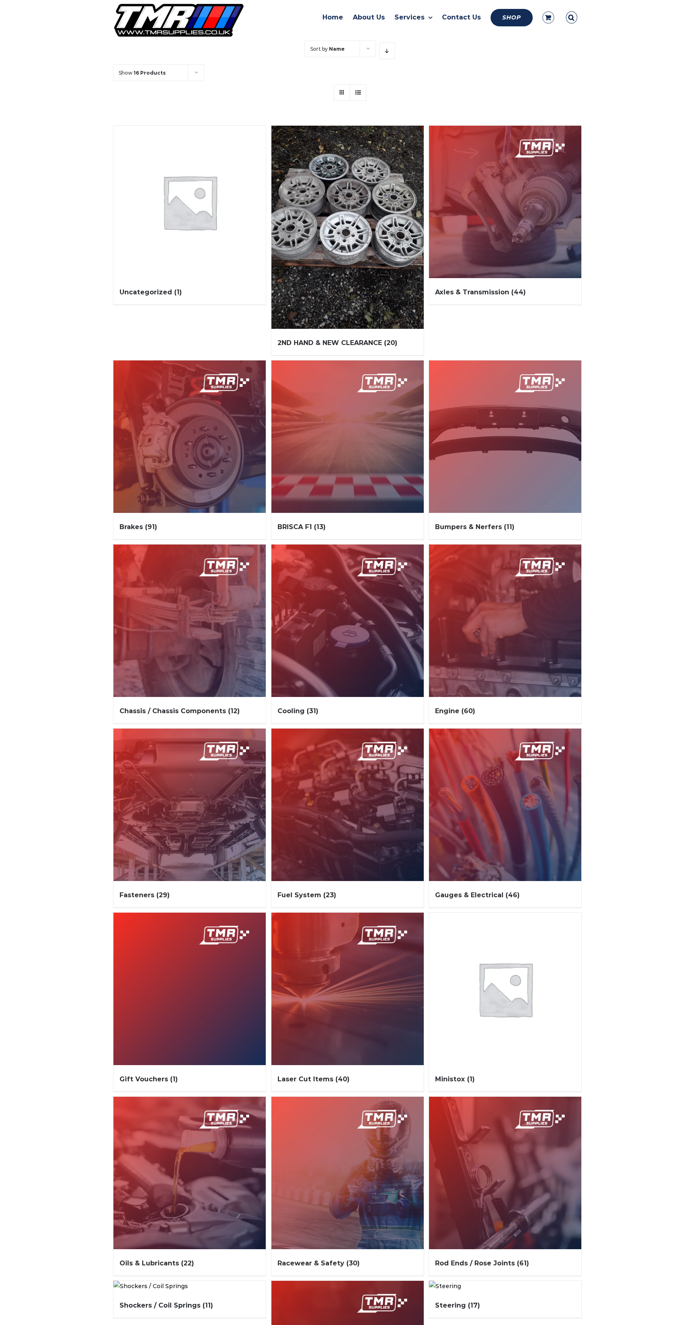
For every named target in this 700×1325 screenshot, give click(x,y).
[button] (571, 17)
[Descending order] (387, 51)
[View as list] (358, 93)
